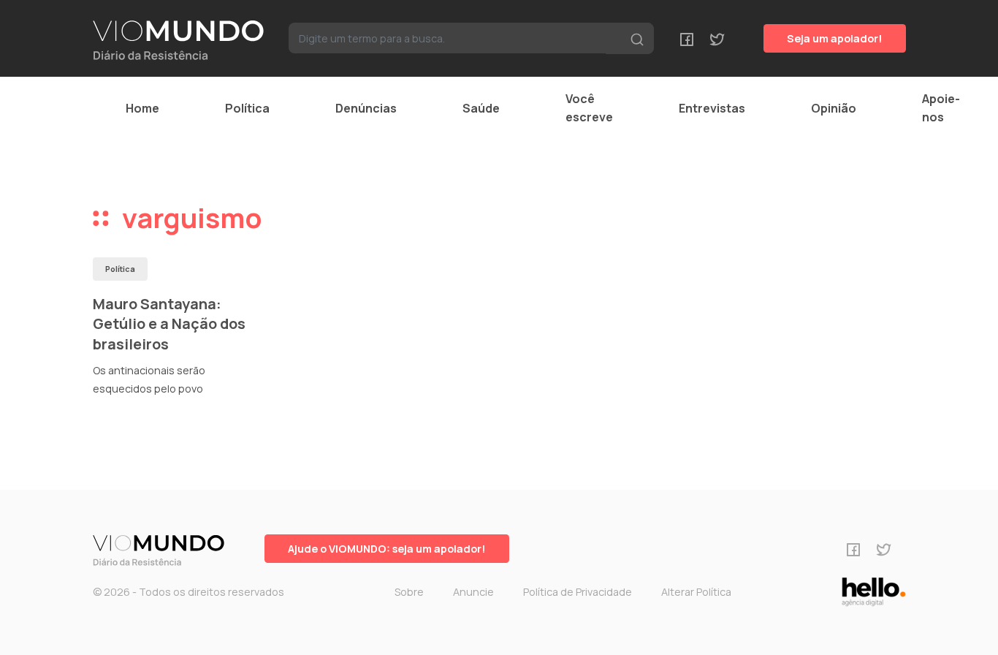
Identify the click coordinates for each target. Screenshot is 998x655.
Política (247, 108)
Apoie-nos (941, 108)
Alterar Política (696, 592)
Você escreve (589, 108)
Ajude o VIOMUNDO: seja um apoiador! (387, 549)
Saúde (481, 108)
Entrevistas (712, 108)
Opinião (833, 108)
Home (142, 108)
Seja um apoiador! (835, 38)
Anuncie (473, 592)
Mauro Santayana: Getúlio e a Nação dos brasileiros (169, 324)
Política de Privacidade (577, 592)
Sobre (409, 592)
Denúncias (366, 108)
